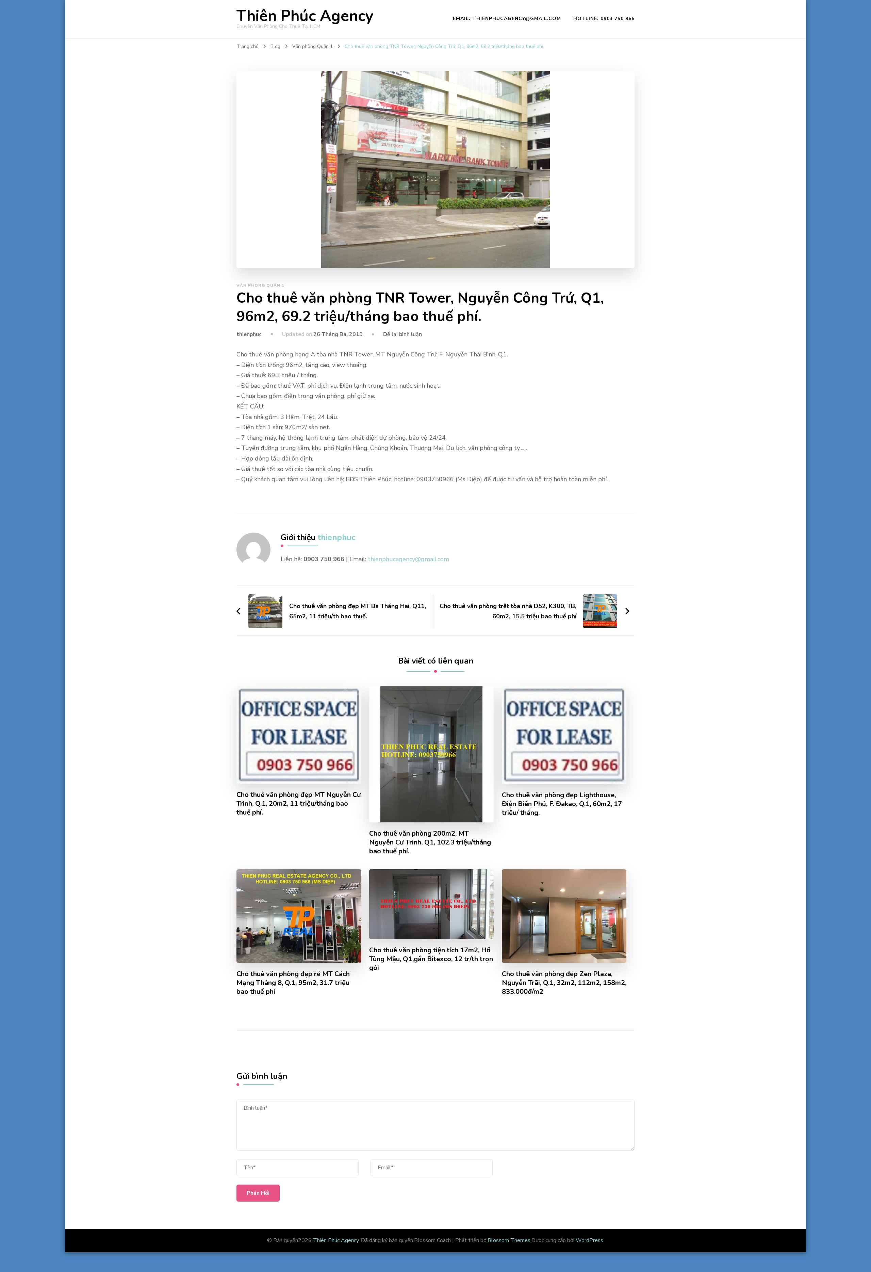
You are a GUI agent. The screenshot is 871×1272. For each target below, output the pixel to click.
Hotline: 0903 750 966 (604, 18)
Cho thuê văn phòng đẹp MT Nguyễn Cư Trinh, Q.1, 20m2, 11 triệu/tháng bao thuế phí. (298, 803)
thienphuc (249, 334)
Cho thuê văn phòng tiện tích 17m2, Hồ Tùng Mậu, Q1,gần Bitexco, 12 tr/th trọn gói (431, 959)
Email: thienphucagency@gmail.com (507, 18)
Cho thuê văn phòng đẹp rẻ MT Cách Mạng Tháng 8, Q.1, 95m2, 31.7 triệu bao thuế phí (293, 983)
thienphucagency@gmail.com (408, 559)
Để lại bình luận (402, 334)
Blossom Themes (509, 1240)
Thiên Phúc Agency (304, 16)
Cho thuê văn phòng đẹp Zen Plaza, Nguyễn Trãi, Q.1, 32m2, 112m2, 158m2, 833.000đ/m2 (564, 983)
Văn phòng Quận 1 (260, 285)
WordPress (589, 1240)
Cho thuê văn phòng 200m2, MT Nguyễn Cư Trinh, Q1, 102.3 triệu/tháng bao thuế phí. (430, 842)
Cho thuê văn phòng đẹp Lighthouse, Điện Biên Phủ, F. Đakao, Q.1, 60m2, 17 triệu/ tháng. (562, 804)
